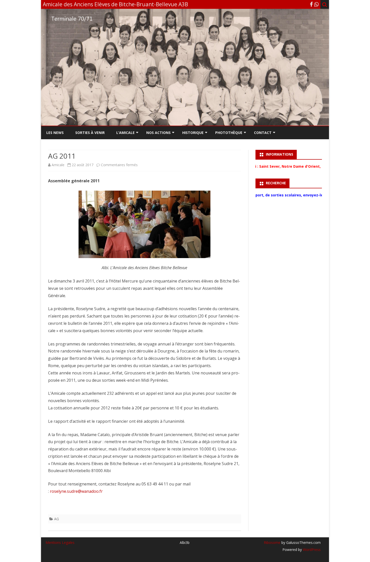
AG (56, 518)
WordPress (311, 549)
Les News (55, 132)
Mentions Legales (60, 542)
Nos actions (158, 132)
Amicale (58, 164)
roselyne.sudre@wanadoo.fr (76, 491)
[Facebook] (311, 4)
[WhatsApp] (316, 4)
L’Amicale (125, 132)
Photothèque (228, 132)
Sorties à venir (90, 132)
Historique (193, 132)
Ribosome (272, 542)
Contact (263, 132)
